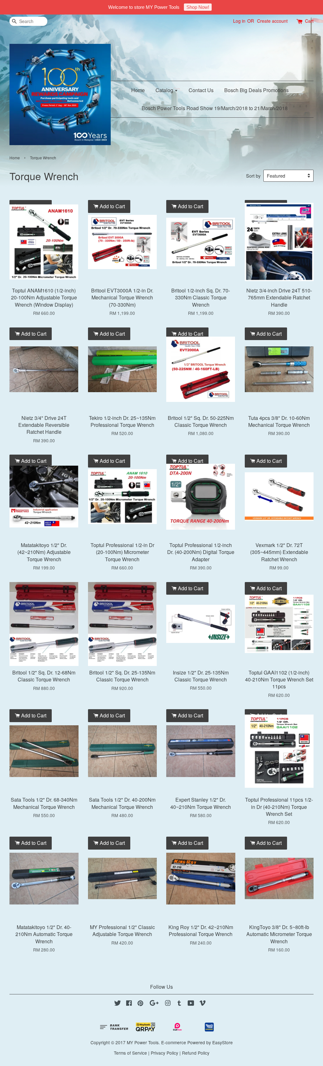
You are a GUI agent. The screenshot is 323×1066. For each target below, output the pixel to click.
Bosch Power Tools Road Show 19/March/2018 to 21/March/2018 (215, 108)
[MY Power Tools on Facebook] (129, 1004)
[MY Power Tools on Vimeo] (202, 1004)
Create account (272, 21)
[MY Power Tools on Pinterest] (140, 1004)
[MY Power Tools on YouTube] (191, 1004)
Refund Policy (195, 1053)
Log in (239, 21)
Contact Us (201, 90)
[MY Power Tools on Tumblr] (179, 1004)
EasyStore (222, 1042)
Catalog (165, 90)
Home (138, 90)
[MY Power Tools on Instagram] (167, 1004)
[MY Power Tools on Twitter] (117, 1004)
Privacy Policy (164, 1053)
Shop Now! (197, 7)
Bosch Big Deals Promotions (256, 90)
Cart (309, 21)
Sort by (253, 175)
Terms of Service (130, 1053)
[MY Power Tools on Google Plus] (154, 1004)
